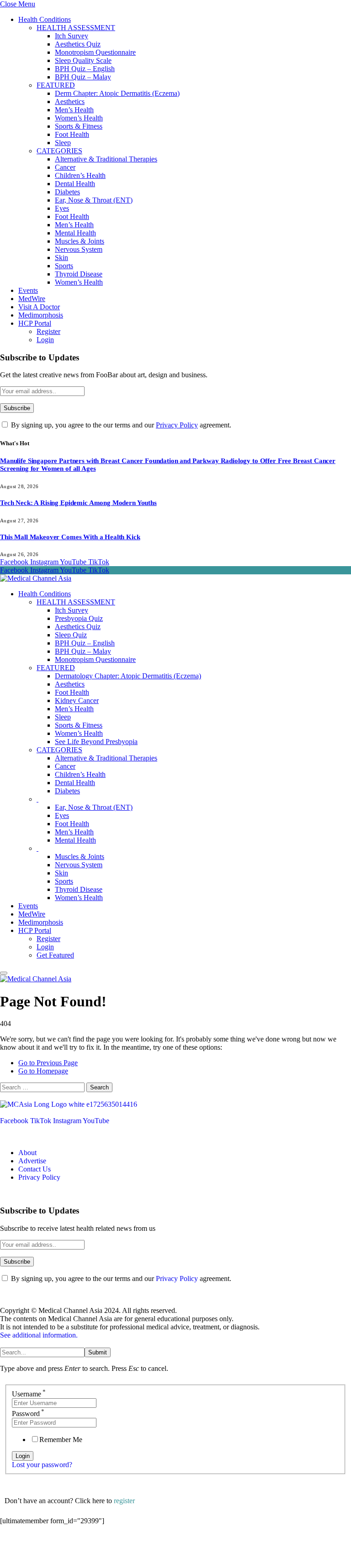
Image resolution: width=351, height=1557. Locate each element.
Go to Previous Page (48, 1063)
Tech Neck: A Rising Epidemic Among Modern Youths (78, 502)
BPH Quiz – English (85, 69)
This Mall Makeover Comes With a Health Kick (70, 537)
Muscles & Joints (79, 241)
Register (48, 331)
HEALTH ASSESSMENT (76, 27)
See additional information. (39, 1335)
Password (28, 1413)
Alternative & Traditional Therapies (106, 159)
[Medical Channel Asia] (35, 578)
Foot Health (72, 134)
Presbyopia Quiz (79, 618)
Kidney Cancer (77, 700)
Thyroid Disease (78, 274)
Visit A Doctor (39, 307)
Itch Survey (71, 36)
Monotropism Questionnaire (95, 52)
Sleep (63, 142)
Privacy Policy (177, 425)
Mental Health (75, 233)
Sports (64, 266)
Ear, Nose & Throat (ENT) (94, 200)
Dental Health (75, 183)
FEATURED (56, 85)
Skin (61, 257)
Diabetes (67, 192)
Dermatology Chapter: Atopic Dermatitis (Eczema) (128, 676)
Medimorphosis (40, 315)
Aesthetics (70, 101)
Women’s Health (79, 118)
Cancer (65, 167)
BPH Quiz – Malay (83, 77)
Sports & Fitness (78, 126)
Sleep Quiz (71, 635)
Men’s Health (74, 110)
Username (29, 1394)
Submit (97, 1352)
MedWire (31, 298)
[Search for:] (43, 1087)
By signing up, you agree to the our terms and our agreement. (120, 425)
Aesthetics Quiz (78, 44)
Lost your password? (42, 1464)
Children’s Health (80, 175)
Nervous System (78, 249)
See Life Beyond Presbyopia (96, 741)
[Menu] (3, 973)
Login (45, 340)
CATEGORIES (59, 151)
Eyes (62, 208)
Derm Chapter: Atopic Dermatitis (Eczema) (117, 93)
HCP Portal (34, 323)
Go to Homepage (43, 1071)
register (124, 1501)
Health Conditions (44, 19)
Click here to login (74, 1545)
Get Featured (55, 955)
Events (28, 290)
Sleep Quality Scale (83, 60)
